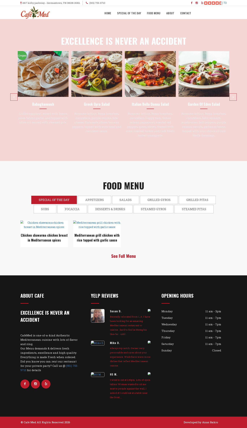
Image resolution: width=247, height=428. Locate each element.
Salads (126, 200)
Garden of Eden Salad (204, 104)
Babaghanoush (43, 104)
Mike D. (115, 343)
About (170, 13)
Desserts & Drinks (110, 209)
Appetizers (94, 200)
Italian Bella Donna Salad (150, 104)
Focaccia (72, 209)
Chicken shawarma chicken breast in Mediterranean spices (44, 237)
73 (225, 3)
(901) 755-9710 (97, 3)
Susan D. (116, 311)
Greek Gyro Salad (97, 104)
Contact (185, 13)
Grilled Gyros (159, 200)
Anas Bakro (210, 422)
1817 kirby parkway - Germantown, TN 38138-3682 (51, 3)
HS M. (113, 374)
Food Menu (153, 13)
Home (108, 13)
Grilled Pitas (197, 200)
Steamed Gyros (153, 209)
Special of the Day (129, 13)
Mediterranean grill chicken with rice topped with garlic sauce (97, 237)
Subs (45, 209)
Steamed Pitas (194, 209)
